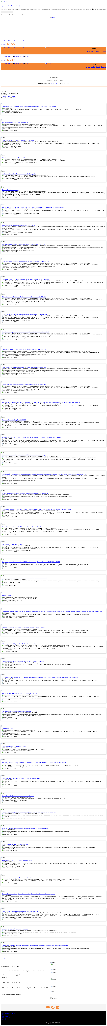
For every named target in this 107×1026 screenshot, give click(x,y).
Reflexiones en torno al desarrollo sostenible (13, 157)
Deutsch (13, 5)
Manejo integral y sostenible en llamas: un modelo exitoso (17, 860)
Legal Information (7, 1015)
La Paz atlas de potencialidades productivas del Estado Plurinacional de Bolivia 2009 (24, 314)
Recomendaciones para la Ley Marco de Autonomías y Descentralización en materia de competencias (28, 894)
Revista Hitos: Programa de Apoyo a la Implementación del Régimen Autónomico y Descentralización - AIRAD (31, 437)
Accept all (3, 12)
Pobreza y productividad (8, 595)
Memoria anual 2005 (7, 728)
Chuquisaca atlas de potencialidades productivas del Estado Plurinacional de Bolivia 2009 (25, 261)
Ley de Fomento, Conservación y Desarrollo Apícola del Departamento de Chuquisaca (25, 493)
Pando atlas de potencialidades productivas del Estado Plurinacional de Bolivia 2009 (24, 367)
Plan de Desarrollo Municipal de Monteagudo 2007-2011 (17, 122)
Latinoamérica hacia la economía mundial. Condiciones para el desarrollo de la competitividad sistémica (29, 106)
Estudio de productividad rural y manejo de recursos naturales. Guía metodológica (23, 627)
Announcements (19, 40)
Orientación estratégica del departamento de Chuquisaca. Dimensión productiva (23, 661)
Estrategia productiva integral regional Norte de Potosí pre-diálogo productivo (22, 643)
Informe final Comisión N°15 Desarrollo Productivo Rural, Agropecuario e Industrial (24, 578)
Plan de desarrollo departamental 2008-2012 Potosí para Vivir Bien (19, 693)
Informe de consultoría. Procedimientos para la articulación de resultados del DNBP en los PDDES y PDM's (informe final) (34, 762)
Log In (4, 1019)
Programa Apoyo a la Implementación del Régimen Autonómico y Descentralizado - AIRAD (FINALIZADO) (31, 562)
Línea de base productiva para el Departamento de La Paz (17, 878)
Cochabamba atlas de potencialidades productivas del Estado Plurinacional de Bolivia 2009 (26, 279)
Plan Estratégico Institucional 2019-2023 (12, 544)
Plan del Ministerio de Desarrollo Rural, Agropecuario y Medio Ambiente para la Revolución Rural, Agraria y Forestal (33, 207)
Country (4, 96)
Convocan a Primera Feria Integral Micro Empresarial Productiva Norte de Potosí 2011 (25, 828)
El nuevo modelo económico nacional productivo (15, 746)
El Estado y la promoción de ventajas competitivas (15, 929)
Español (8, 5)
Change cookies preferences (9, 1018)
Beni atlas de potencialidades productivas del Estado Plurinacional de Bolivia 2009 (23, 244)
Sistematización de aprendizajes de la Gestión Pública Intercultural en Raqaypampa (24, 455)
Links (27, 40)
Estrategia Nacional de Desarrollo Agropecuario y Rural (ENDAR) (19, 225)
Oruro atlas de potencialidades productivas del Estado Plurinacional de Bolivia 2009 (24, 349)
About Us (6, 40)
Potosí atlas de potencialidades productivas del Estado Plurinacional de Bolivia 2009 (24, 297)
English (3, 5)
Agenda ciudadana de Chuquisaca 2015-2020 (14, 420)
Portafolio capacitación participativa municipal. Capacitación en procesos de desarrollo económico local (29, 812)
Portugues (18, 5)
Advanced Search (54, 83)
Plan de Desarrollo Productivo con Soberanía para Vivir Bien (18, 796)
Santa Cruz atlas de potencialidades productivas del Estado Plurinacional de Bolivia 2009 (25, 332)
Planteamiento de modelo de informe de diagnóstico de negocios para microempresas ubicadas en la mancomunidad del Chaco (35, 945)
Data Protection (6, 1016)
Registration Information (8, 1013)
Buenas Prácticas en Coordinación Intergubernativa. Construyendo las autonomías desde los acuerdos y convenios (32, 526)
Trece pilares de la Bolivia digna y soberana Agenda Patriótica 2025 (20, 911)
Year (9, 96)
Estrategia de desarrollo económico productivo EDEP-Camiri (18, 140)
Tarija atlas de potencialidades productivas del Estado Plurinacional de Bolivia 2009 (24, 384)
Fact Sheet (12, 40)
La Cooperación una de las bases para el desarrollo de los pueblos (19, 174)
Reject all (10, 12)
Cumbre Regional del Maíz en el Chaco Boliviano (15, 844)
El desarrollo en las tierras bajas (10, 190)
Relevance (14, 96)
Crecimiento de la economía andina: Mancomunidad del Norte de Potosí (21, 778)
